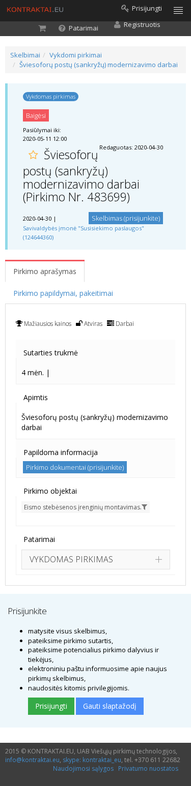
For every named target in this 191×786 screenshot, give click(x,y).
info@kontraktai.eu (32, 759)
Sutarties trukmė (50, 352)
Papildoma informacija (60, 452)
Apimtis (35, 397)
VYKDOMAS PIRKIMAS (71, 559)
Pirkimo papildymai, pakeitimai (63, 293)
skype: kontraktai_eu (92, 759)
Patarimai (39, 539)
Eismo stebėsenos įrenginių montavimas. (83, 507)
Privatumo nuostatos (148, 768)
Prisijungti (51, 706)
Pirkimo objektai (50, 491)
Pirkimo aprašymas (44, 271)
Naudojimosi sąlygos (83, 768)
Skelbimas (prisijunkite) (126, 218)
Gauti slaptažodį (110, 706)
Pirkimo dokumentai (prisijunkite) (75, 467)
